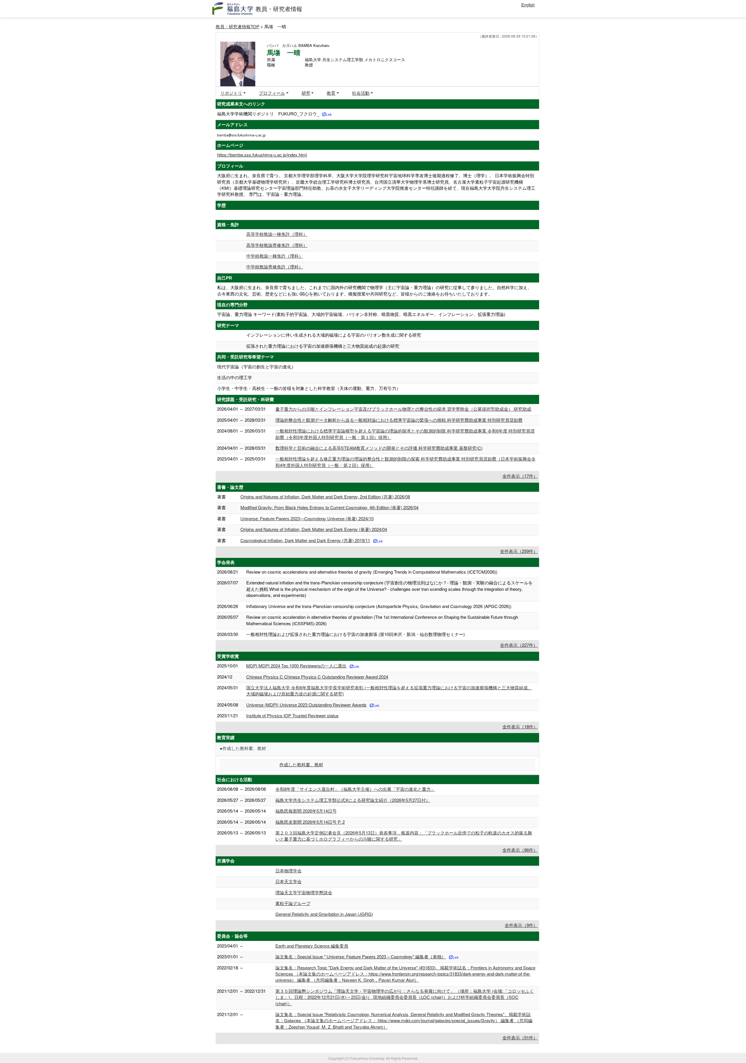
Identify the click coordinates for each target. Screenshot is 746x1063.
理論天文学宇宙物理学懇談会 (303, 892)
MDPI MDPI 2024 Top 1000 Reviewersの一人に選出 (296, 666)
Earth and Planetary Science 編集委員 (311, 946)
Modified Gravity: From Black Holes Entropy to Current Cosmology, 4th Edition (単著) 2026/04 (329, 507)
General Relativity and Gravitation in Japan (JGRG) (324, 914)
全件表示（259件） (519, 551)
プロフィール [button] (272, 93)
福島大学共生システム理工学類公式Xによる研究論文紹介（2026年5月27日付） (352, 800)
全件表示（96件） (520, 850)
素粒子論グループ (292, 903)
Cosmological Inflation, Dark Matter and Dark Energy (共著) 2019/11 (305, 540)
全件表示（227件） (519, 645)
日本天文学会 (288, 881)
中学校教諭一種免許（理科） (274, 256)
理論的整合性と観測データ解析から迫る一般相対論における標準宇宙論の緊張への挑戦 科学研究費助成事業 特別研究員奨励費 (398, 420)
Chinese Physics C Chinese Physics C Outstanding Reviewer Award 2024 (317, 677)
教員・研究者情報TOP (237, 26)
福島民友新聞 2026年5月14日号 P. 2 (310, 822)
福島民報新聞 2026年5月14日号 (306, 811)
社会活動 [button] (361, 93)
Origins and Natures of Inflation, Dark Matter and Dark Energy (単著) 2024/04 (313, 529)
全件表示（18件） (520, 726)
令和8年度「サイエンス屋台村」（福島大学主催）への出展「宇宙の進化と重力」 (355, 789)
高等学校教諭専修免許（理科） (276, 245)
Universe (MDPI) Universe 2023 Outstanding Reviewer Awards (306, 705)
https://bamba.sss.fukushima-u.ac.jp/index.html (262, 155)
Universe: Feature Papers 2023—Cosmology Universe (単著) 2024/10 (307, 518)
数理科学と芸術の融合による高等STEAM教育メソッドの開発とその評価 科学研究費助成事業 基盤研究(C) (379, 448)
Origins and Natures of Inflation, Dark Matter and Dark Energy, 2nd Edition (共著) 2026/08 (325, 496)
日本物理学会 (288, 870)
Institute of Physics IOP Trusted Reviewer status (292, 715)
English (528, 5)
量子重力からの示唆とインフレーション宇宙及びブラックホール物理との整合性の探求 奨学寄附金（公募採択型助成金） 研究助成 (403, 409)
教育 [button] (331, 93)
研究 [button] (306, 93)
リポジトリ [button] (231, 93)
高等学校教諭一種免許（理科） (276, 234)
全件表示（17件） (520, 476)
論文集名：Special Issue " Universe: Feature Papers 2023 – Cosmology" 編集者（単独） (360, 956)
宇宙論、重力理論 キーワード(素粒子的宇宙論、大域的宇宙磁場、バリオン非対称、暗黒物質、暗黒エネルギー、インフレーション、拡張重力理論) (361, 314)
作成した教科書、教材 (301, 764)
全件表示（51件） (520, 1037)
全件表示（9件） (521, 925)
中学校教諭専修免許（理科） (274, 266)
